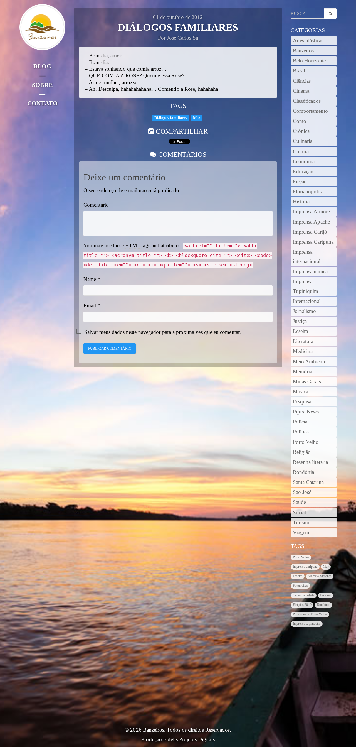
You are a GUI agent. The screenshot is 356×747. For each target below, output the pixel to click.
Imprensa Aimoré (311, 211)
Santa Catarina (308, 482)
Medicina (303, 351)
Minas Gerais (307, 381)
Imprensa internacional (306, 256)
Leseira (300, 331)
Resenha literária (310, 462)
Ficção (300, 181)
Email (89, 305)
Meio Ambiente (309, 361)
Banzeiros (303, 50)
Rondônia (303, 472)
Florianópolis (307, 191)
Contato (42, 103)
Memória (302, 371)
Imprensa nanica (310, 271)
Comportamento (310, 111)
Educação (303, 171)
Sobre (42, 84)
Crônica (301, 131)
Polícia (300, 422)
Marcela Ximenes (320, 576)
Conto (299, 121)
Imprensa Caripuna (313, 242)
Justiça (300, 321)
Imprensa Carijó (310, 232)
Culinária (303, 141)
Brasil (299, 71)
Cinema (301, 91)
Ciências (302, 81)
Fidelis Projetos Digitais (189, 739)
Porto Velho (306, 442)
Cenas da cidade (304, 595)
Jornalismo (304, 311)
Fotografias (300, 585)
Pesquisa (302, 402)
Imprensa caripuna (305, 567)
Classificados (307, 101)
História (301, 201)
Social (299, 512)
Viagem (301, 532)
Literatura (303, 341)
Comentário (96, 205)
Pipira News (306, 412)
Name (89, 279)
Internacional (307, 301)
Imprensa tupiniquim (307, 624)
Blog (42, 66)
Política (301, 432)
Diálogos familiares (170, 118)
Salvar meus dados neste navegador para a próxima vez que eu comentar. (162, 332)
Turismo (302, 522)
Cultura (301, 151)
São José (302, 492)
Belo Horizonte (309, 60)
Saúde (299, 502)
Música (300, 392)
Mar (196, 118)
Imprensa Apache (311, 222)
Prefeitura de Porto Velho (310, 614)
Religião (302, 452)
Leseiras (325, 595)
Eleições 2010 (302, 605)
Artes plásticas (308, 40)
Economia (304, 161)
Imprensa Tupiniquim (305, 286)
